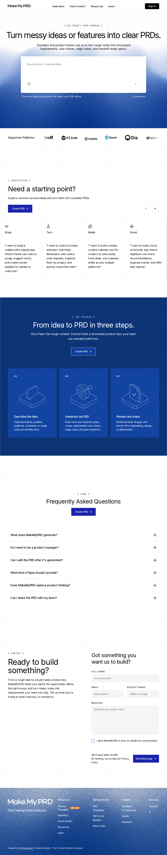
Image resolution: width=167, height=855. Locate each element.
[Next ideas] (155, 209)
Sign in (152, 6)
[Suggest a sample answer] (29, 84)
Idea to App (99, 825)
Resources (97, 6)
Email (95, 687)
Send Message (144, 758)
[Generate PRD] (135, 84)
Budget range (136, 687)
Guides (125, 816)
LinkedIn (153, 806)
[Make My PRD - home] (19, 6)
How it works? (78, 6)
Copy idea (19, 248)
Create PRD (18, 208)
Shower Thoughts (68, 808)
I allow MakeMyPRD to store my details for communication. (127, 740)
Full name (98, 671)
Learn (111, 6)
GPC (48, 848)
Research (127, 822)
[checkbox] (93, 741)
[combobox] (143, 694)
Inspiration (58, 6)
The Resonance (25, 848)
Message (97, 703)
